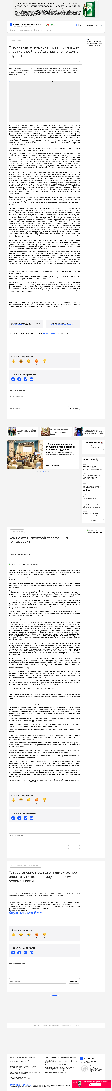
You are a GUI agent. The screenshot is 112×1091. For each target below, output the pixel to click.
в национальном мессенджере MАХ (60, 325)
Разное (76, 1025)
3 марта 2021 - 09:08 (14, 548)
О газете (47, 30)
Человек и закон (16, 531)
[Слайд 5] (48, 472)
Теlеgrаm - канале (50, 333)
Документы (66, 1025)
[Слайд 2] (40, 472)
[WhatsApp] (31, 379)
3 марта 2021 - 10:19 (14, 61)
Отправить (74, 408)
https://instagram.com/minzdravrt (22, 914)
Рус (72, 25)
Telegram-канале (18, 325)
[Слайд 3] (43, 472)
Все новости (93, 520)
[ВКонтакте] (13, 379)
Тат (81, 25)
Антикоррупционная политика (19, 1084)
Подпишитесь (95, 1085)
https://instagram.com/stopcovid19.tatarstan (26, 912)
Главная (13, 30)
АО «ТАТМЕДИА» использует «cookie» (21, 1085)
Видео (44, 1025)
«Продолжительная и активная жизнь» (25, 866)
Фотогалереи (54, 1025)
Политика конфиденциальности (19, 1087)
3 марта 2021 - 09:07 (14, 886)
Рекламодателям (25, 30)
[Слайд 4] (45, 472)
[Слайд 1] (37, 472)
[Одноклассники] (19, 379)
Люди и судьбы (16, 41)
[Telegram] (25, 379)
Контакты (38, 30)
